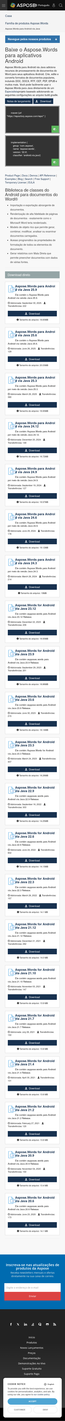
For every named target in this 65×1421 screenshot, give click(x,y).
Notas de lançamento (19, 101)
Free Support (42, 179)
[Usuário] (53, 5)
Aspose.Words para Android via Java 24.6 (35, 516)
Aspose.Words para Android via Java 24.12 (35, 425)
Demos (33, 175)
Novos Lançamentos (31, 1347)
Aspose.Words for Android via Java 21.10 (35, 971)
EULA (31, 182)
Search (29, 179)
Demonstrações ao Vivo (31, 1363)
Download (45, 101)
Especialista (11, 91)
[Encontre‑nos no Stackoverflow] (33, 1324)
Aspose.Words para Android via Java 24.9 (35, 470)
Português (43, 5)
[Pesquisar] (60, 5)
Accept (32, 1401)
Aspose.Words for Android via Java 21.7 (35, 1017)
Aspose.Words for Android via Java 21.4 (35, 1063)
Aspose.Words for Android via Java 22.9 (35, 789)
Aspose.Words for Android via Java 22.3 (35, 880)
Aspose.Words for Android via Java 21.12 (35, 926)
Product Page (12, 175)
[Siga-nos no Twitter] (18, 1324)
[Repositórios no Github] (47, 1324)
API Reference (47, 175)
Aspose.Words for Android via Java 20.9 (35, 1154)
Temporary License (15, 182)
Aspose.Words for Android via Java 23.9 (35, 652)
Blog (20, 179)
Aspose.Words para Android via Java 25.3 (35, 379)
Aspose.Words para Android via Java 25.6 (35, 333)
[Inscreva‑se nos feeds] (55, 1324)
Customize (19, 1410)
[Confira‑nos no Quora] (40, 1324)
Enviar (32, 1296)
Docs (25, 175)
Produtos (32, 1342)
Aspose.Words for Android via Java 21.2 (35, 1108)
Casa (8, 16)
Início (32, 1337)
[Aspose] (23, 5)
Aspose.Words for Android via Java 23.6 (35, 698)
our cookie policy (41, 1394)
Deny (45, 1410)
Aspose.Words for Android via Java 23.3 (35, 744)
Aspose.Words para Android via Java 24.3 (35, 561)
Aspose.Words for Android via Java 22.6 (35, 835)
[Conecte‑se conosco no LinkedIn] (25, 1324)
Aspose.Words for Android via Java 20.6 (35, 1199)
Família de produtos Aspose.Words (26, 23)
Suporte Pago (31, 1373)
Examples (10, 179)
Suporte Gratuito (31, 1368)
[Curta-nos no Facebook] (11, 1324)
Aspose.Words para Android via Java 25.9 (35, 288)
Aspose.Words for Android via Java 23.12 (35, 607)
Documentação (31, 1358)
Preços (32, 1353)
